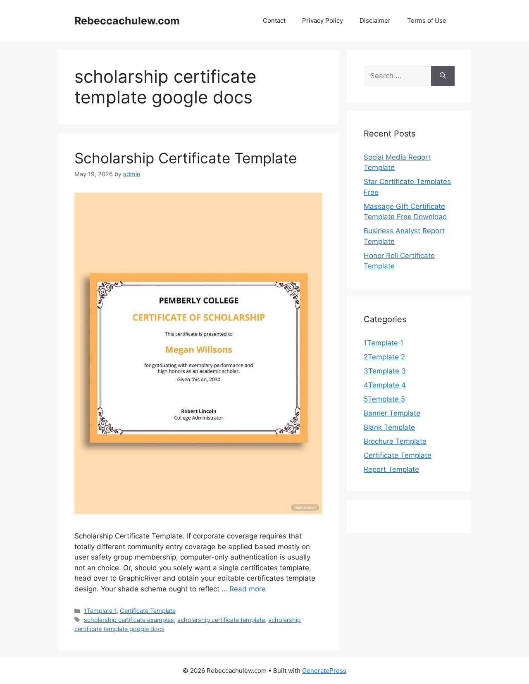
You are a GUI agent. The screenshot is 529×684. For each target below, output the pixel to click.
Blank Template (389, 427)
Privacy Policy (322, 20)
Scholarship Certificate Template (185, 158)
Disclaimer (375, 20)
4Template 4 (385, 385)
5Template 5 (384, 399)
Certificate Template (148, 610)
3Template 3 (385, 371)
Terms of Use (426, 20)
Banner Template (392, 413)
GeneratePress (324, 670)
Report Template (391, 469)
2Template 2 (384, 357)
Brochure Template (395, 441)
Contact (274, 20)
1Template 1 (100, 610)
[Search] (443, 76)
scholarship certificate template (221, 619)
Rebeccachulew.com (127, 20)
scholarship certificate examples (129, 619)
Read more (247, 589)
